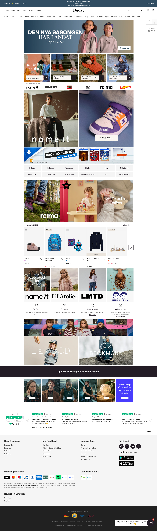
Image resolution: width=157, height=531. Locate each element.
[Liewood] (51, 350)
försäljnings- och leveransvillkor (26, 485)
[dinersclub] (32, 477)
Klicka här (92, 315)
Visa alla (126, 225)
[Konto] (136, 10)
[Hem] (106, 390)
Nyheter (32, 168)
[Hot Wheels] (125, 87)
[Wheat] (51, 87)
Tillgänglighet (64, 522)
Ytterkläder (69, 168)
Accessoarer (69, 174)
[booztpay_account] (45, 477)
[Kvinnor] (32, 390)
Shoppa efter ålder (88, 174)
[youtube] (132, 446)
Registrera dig (120, 317)
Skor (106, 168)
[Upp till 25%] (79, 36)
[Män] (51, 390)
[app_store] (126, 463)
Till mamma (51, 174)
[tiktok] (138, 446)
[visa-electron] (26, 477)
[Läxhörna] (78, 201)
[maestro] (19, 477)
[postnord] (89, 477)
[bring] (83, 477)
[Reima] (106, 87)
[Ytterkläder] (92, 68)
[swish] (51, 477)
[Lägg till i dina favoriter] (41, 259)
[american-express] (39, 477)
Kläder (87, 168)
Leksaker (50, 168)
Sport (106, 174)
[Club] (141, 10)
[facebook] (121, 446)
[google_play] (126, 458)
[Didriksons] (79, 327)
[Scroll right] (131, 247)
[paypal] (64, 477)
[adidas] (88, 87)
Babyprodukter (124, 174)
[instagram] (127, 446)
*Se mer (64, 315)
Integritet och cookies (76, 522)
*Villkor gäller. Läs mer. (33, 84)
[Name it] (32, 87)
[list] (51, 118)
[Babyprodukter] (115, 201)
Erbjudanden (124, 168)
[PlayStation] (79, 155)
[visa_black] (7, 477)
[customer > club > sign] (125, 390)
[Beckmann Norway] (106, 350)
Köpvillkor (55, 522)
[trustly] (58, 477)
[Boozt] (78, 10)
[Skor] (64, 68)
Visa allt (149, 431)
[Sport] (69, 390)
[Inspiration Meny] (141, 17)
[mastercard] (13, 477)
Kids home (32, 174)
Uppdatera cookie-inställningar (94, 521)
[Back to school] (37, 68)
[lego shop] (69, 87)
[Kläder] (42, 201)
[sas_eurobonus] (71, 477)
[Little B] (120, 68)
